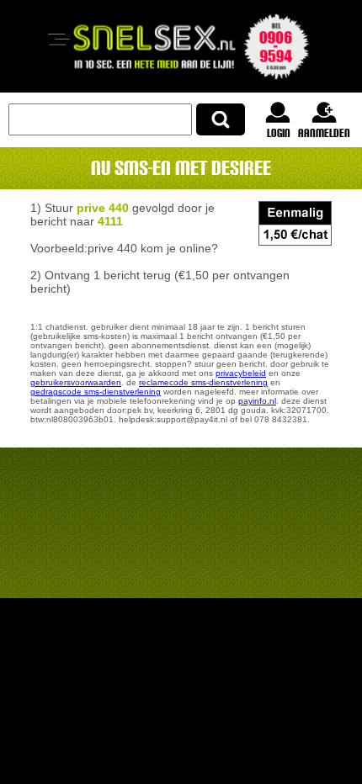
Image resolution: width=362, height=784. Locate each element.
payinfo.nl (257, 400)
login (278, 133)
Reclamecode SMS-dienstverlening (203, 382)
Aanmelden (324, 133)
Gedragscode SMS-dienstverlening (95, 391)
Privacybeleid (241, 373)
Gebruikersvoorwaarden (75, 382)
